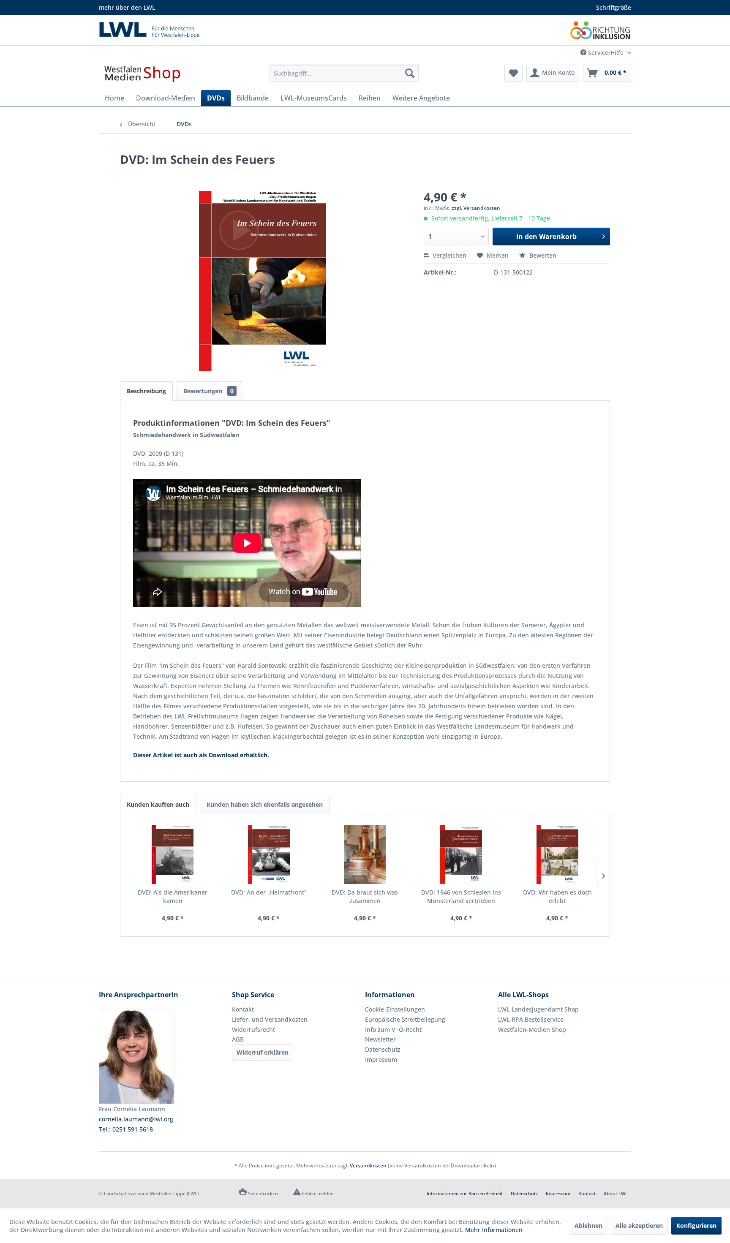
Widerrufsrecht (253, 1029)
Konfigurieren (696, 1225)
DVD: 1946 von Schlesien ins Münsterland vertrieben (461, 896)
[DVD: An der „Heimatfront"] (269, 854)
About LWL (616, 1193)
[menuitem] (344, 73)
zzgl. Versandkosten (476, 208)
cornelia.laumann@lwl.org (136, 1119)
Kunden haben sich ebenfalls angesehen (265, 804)
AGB (238, 1039)
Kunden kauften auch (158, 804)
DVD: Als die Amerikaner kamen (172, 896)
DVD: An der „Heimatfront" (269, 892)
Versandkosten (368, 1165)
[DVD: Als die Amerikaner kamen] (173, 854)
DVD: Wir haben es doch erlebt (557, 896)
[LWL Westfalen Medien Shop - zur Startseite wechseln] (142, 75)
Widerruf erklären (263, 1052)
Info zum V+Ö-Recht (393, 1029)
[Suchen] (410, 73)
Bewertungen (208, 391)
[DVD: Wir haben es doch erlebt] (557, 854)
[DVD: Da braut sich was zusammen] (365, 854)
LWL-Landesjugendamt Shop (538, 1009)
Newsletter (380, 1039)
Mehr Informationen (494, 1230)
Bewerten (542, 255)
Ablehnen (588, 1225)
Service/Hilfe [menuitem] (605, 53)
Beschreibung (146, 391)
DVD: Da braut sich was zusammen (365, 896)
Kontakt (243, 1009)
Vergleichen (448, 255)
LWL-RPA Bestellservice (531, 1019)
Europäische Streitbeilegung (405, 1019)
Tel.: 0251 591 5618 (126, 1129)
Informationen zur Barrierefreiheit (465, 1193)
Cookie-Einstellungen (395, 1009)
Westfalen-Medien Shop (532, 1029)
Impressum (381, 1059)
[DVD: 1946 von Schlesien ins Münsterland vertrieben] (461, 854)
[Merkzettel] (513, 73)
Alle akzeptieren (639, 1225)
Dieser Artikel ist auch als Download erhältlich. (201, 755)
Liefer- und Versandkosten (270, 1019)
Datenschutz (382, 1049)
